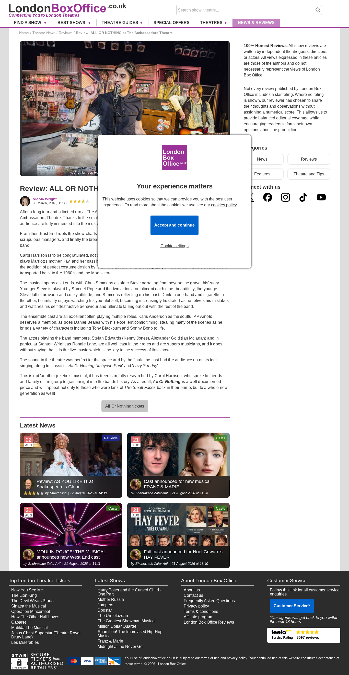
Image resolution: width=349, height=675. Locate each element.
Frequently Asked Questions (209, 601)
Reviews (309, 159)
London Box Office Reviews (209, 622)
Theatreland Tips (309, 174)
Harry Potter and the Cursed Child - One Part (129, 592)
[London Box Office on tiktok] (303, 197)
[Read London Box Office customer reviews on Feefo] (303, 635)
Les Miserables (25, 642)
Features (262, 174)
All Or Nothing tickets (124, 406)
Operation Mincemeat (30, 611)
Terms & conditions (201, 611)
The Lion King (24, 595)
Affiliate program (198, 617)
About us (192, 590)
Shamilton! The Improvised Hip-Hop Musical (130, 633)
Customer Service (292, 606)
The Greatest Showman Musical (127, 621)
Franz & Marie (110, 641)
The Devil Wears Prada (32, 601)
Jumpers (105, 605)
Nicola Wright (45, 199)
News (256, 22)
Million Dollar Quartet (117, 626)
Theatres (211, 22)
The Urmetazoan (113, 615)
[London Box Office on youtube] (321, 197)
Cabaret (18, 622)
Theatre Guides (120, 22)
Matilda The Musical (29, 627)
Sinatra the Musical (28, 606)
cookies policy (224, 205)
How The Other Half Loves (35, 617)
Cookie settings (174, 246)
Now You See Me (27, 590)
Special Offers (172, 22)
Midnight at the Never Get (121, 646)
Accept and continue (174, 225)
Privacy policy (196, 606)
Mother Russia (111, 599)
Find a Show (28, 22)
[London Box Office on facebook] (267, 197)
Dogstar (105, 610)
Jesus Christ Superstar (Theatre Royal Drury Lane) (45, 635)
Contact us (193, 595)
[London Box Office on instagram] (285, 197)
